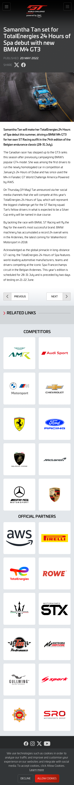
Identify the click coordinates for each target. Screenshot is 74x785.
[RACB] (19, 715)
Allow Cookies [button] (47, 778)
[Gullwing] (19, 679)
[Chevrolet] (55, 388)
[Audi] (55, 353)
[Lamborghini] (19, 459)
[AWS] (19, 538)
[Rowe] (55, 573)
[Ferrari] (19, 424)
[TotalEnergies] (19, 573)
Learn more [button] (36, 770)
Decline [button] (25, 778)
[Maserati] (19, 609)
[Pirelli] (55, 538)
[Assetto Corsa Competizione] (55, 644)
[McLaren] (55, 459)
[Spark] (55, 679)
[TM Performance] (19, 644)
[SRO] (55, 715)
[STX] (55, 609)
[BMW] (19, 388)
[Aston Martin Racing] (19, 353)
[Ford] (55, 424)
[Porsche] (55, 495)
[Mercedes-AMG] (19, 495)
